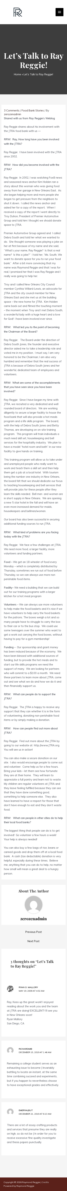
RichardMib (25, 1049)
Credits (45, 1182)
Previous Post (33, 932)
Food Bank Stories (33, 110)
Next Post (33, 941)
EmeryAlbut (26, 1110)
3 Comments (11, 110)
